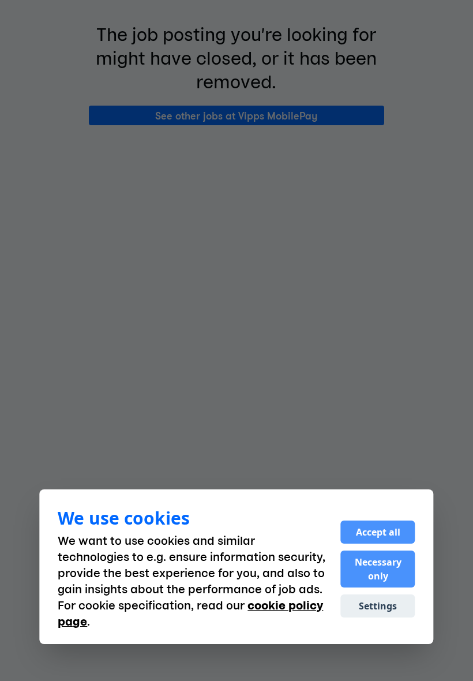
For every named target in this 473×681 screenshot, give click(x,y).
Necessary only (378, 569)
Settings (378, 606)
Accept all (378, 532)
